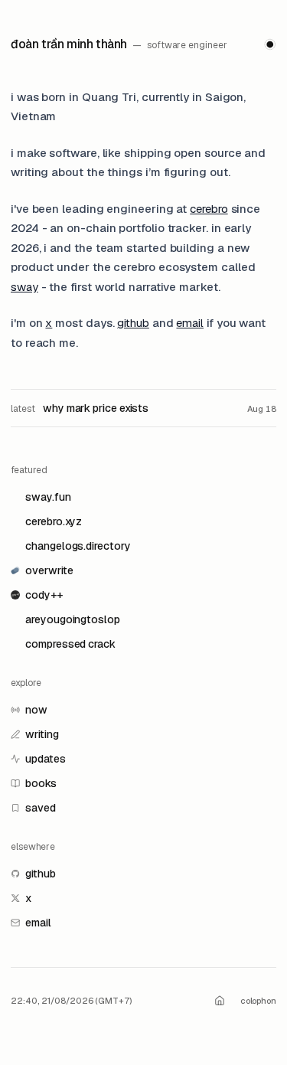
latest (23, 409)
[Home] (220, 1001)
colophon (258, 1000)
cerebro (208, 208)
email (190, 322)
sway (24, 286)
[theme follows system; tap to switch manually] (270, 44)
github (133, 322)
